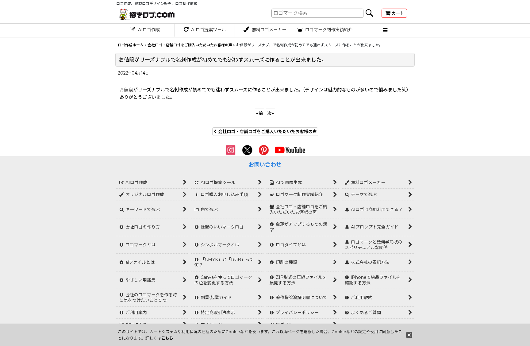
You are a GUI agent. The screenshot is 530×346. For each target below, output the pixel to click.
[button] (385, 30)
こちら (167, 338)
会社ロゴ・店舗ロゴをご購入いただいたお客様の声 (267, 131)
